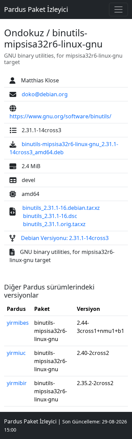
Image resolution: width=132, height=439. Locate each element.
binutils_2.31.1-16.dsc (50, 216)
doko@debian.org (45, 94)
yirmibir (17, 383)
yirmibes (18, 322)
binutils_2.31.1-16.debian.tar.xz (61, 208)
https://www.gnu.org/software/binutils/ (60, 116)
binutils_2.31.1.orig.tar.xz (54, 224)
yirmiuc (16, 353)
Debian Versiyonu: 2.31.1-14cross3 (65, 238)
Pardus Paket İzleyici (36, 9)
